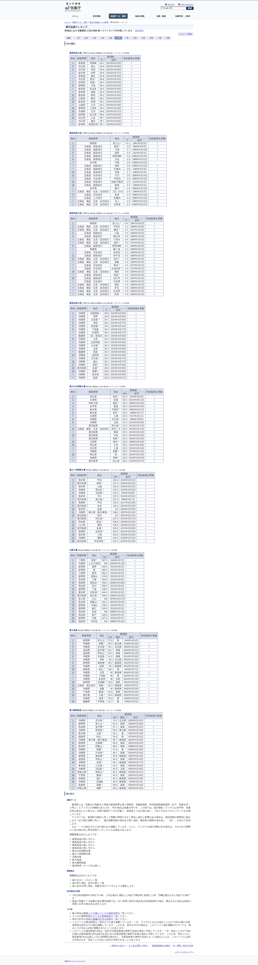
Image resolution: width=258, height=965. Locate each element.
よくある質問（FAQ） (139, 945)
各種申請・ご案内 (182, 16)
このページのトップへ (184, 952)
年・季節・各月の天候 (183, 945)
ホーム (75, 16)
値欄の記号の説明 (102, 919)
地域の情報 (139, 16)
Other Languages (187, 5)
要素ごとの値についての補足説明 (101, 913)
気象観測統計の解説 (161, 945)
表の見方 (139, 30)
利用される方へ (119, 945)
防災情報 (97, 16)
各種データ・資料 (118, 16)
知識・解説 (161, 16)
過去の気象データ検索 (98, 22)
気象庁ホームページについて (74, 961)
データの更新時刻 (102, 916)
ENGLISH (171, 5)
